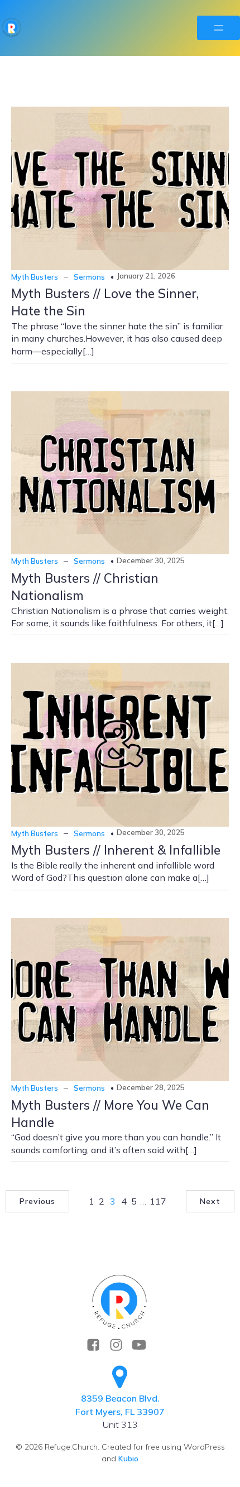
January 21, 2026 (146, 275)
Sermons (89, 276)
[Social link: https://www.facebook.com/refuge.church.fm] (97, 1344)
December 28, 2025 (151, 1087)
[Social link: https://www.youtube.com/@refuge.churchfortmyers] (143, 1344)
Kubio (128, 1459)
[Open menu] (218, 28)
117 (158, 1201)
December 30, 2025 (151, 560)
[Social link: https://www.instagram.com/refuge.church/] (120, 1344)
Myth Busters (34, 276)
